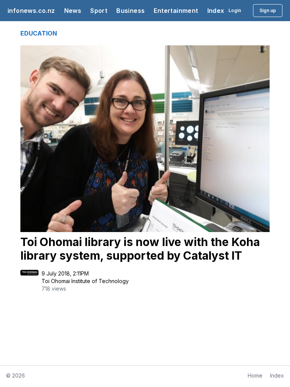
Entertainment (176, 10)
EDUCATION (38, 33)
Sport (98, 10)
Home (255, 375)
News (73, 10)
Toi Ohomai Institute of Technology (85, 281)
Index (215, 10)
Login (234, 10)
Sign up (267, 10)
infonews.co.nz (31, 10)
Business (130, 10)
